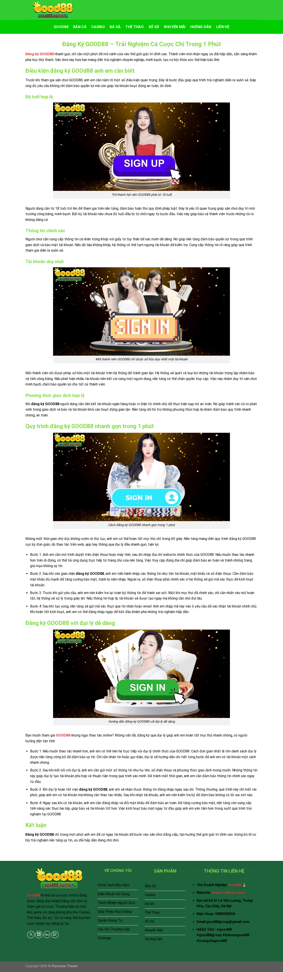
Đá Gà (115, 27)
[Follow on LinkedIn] (38, 934)
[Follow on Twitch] (55, 934)
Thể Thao (134, 27)
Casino (98, 27)
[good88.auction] (52, 10)
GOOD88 (63, 735)
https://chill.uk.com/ (228, 892)
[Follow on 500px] (47, 934)
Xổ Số (154, 27)
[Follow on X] (30, 934)
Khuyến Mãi (174, 27)
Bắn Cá (79, 27)
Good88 (61, 27)
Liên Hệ (222, 27)
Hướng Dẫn (200, 27)
